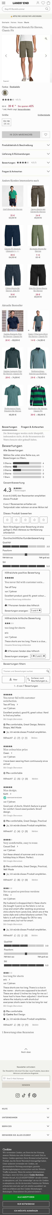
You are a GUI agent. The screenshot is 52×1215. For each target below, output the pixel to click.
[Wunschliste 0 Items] (43, 3)
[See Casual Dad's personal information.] (17, 846)
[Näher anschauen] (46, 38)
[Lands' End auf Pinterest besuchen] (33, 1096)
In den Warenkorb (21, 134)
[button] (7, 520)
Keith (5, 794)
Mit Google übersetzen (12, 719)
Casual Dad (9, 846)
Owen (6, 753)
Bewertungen (9, 426)
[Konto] (37, 3)
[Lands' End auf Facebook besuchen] (28, 1096)
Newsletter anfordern (26, 1067)
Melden (34, 738)
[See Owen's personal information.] (11, 753)
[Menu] (3, 3)
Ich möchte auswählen (26, 1211)
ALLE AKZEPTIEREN (26, 1197)
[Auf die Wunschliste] (46, 134)
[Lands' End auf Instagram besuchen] (18, 1096)
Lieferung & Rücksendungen (16, 153)
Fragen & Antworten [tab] (32, 426)
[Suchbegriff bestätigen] (46, 9)
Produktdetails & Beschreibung (17, 145)
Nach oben (26, 1052)
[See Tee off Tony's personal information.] (17, 704)
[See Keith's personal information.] (10, 794)
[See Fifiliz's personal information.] (11, 895)
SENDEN (26, 1085)
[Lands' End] (21, 3)
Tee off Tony (10, 587)
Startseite (5, 22)
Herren (13, 22)
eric (6, 633)
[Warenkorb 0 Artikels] (48, 3)
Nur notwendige (26, 1204)
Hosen (20, 22)
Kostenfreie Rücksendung (26, 16)
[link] (19, 489)
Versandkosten (24, 109)
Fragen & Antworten (12, 171)
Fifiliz (5, 895)
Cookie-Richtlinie (36, 1175)
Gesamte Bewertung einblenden (18, 599)
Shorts (26, 22)
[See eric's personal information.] (9, 979)
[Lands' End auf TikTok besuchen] (23, 1096)
